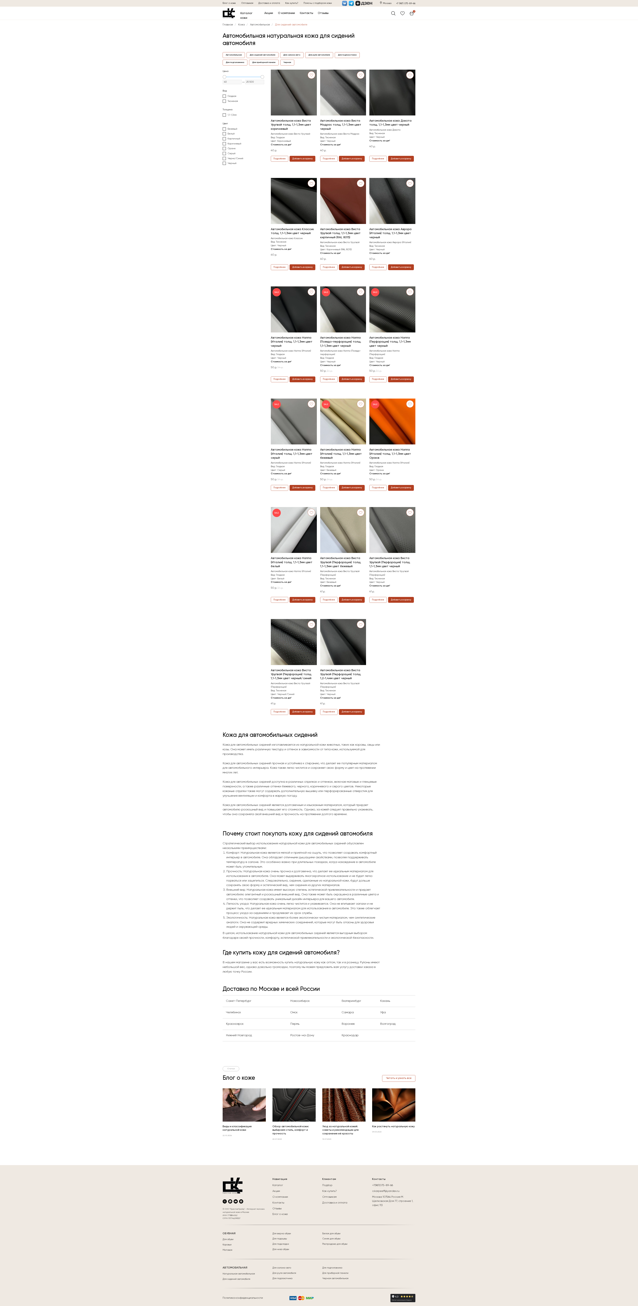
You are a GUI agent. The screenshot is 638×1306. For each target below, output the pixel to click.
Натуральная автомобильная (239, 1274)
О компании (280, 1197)
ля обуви (228, 1239)
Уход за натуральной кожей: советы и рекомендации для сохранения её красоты (340, 1130)
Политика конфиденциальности (243, 1298)
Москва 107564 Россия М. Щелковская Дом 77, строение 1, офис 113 (392, 1201)
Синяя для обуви (331, 1239)
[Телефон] (225, 1201)
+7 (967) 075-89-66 (405, 3)
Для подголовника (235, 62)
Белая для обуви (331, 1233)
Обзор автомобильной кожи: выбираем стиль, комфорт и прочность (290, 1130)
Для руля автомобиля (319, 55)
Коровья (227, 1245)
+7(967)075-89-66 (382, 1185)
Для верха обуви (281, 1233)
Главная (228, 24)
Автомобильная (260, 24)
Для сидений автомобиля (291, 24)
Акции (276, 1191)
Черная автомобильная (335, 1278)
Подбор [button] (327, 1185)
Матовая (227, 1250)
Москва (387, 3)
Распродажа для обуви (334, 1244)
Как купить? (329, 1191)
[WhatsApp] (230, 1201)
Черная (287, 62)
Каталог (277, 1185)
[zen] (241, 1201)
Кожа (241, 24)
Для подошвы (279, 1239)
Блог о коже (280, 1214)
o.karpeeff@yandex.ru (385, 1191)
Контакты (278, 1203)
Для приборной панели (263, 62)
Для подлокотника (347, 55)
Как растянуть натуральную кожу (393, 1126)
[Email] (236, 1201)
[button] (318, 3)
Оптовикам (329, 1197)
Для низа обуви (280, 1249)
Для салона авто (291, 55)
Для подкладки (280, 1244)
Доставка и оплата (334, 1203)
